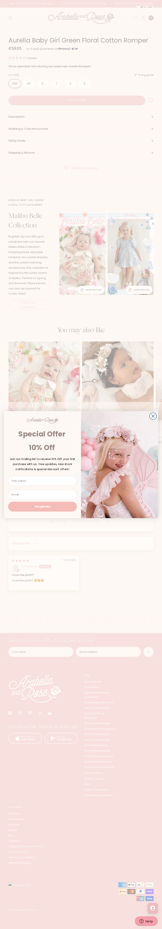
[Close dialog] (153, 416)
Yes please (42, 506)
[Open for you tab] (153, 908)
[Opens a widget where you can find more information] (146, 921)
